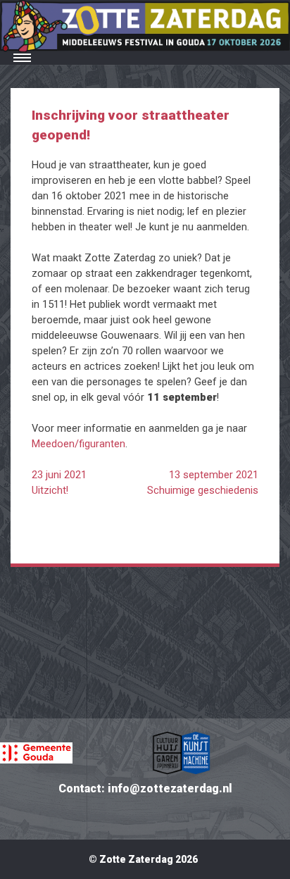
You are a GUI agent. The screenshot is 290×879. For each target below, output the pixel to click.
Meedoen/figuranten (78, 443)
